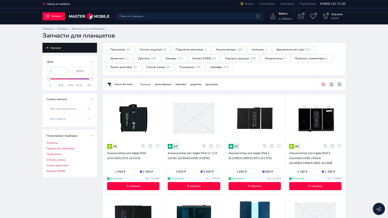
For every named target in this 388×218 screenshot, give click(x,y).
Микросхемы (275, 58)
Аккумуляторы (229, 49)
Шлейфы (219, 67)
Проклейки (53, 154)
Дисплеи (147, 58)
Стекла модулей (153, 49)
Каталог (55, 48)
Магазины (287, 4)
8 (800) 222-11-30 (333, 4)
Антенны (52, 143)
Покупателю (308, 4)
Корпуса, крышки (240, 58)
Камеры (174, 58)
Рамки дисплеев (57, 165)
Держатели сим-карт (293, 49)
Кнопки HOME (55, 171)
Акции (249, 4)
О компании (267, 4)
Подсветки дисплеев (60, 148)
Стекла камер (55, 160)
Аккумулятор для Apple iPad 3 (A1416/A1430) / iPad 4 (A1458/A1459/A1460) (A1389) (310, 158)
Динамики (119, 58)
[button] (298, 139)
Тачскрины (189, 67)
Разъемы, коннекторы (311, 58)
